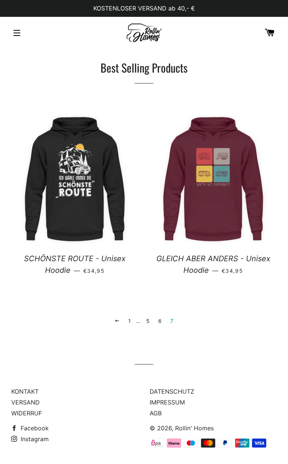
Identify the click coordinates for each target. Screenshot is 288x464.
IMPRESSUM (167, 402)
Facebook (34, 428)
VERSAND (25, 402)
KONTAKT (25, 391)
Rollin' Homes (194, 428)
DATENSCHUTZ (172, 391)
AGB (156, 413)
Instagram (34, 439)
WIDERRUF (26, 413)
